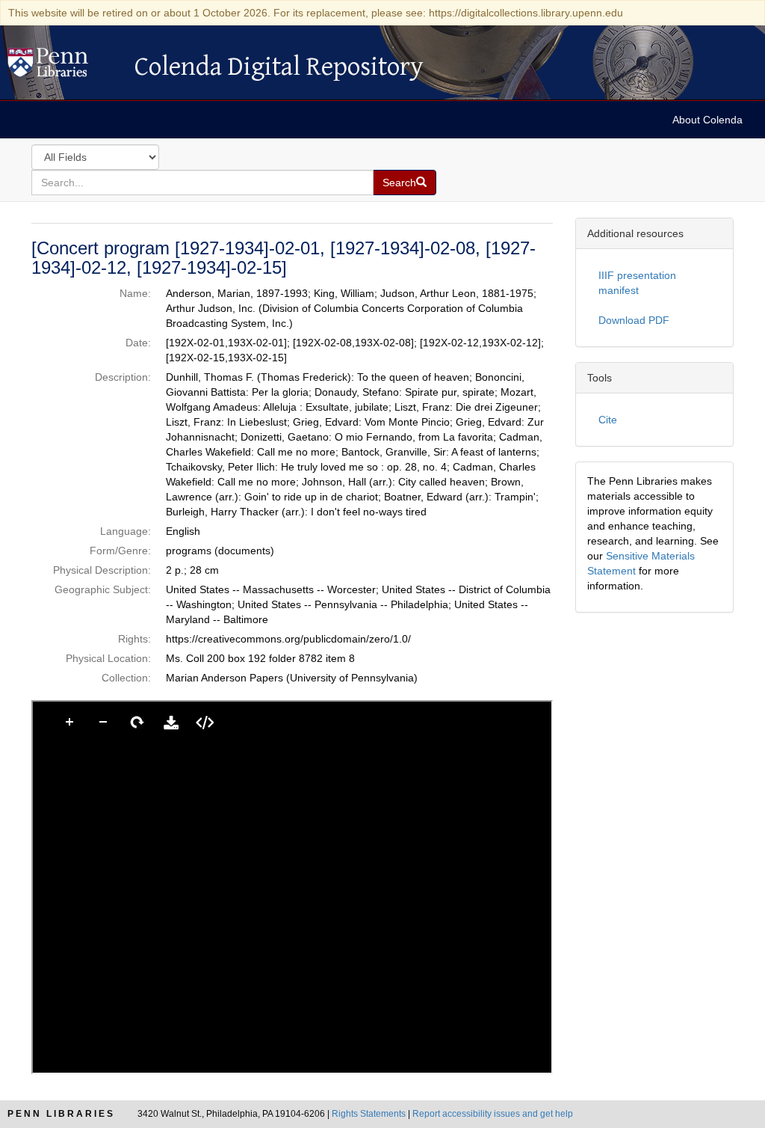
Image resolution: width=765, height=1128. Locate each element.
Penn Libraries (61, 1114)
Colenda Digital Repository (63, 66)
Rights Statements (369, 1114)
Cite (607, 420)
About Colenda (707, 120)
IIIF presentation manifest (637, 282)
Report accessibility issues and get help (492, 1114)
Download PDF (633, 320)
